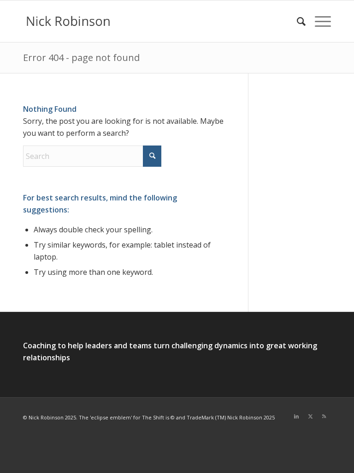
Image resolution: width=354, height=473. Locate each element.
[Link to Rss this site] (324, 416)
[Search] (297, 21)
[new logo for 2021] (68, 21)
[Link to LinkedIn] (296, 416)
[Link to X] (310, 416)
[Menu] (318, 21)
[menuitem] (297, 21)
